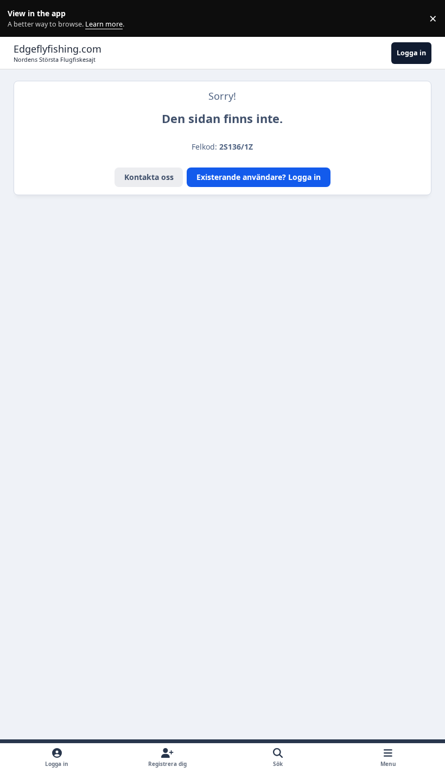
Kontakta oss (149, 177)
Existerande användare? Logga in (258, 177)
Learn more (21, 19)
